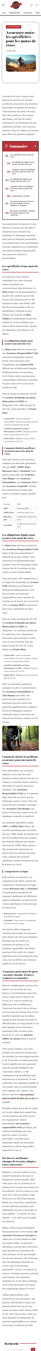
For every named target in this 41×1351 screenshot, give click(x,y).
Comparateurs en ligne (21, 196)
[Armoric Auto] (16, 5)
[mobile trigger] (4, 5)
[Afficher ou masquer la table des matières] (32, 146)
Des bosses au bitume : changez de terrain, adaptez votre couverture (22, 213)
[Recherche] (31, 5)
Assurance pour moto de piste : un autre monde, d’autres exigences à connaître (22, 203)
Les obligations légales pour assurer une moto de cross (23, 163)
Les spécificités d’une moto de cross (22, 155)
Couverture (14, 27)
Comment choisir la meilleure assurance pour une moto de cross (23, 171)
